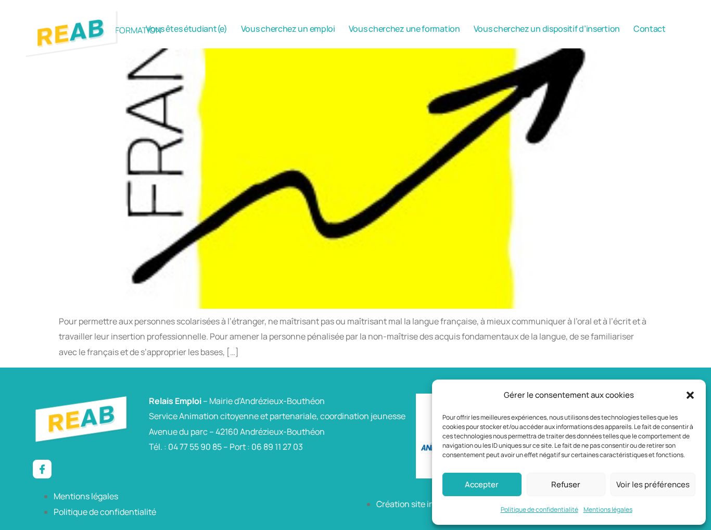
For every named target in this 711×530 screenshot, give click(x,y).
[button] (690, 395)
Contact (649, 28)
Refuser (565, 484)
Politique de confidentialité (539, 509)
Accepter (482, 484)
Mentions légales (607, 509)
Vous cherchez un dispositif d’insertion (547, 28)
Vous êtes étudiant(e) (186, 28)
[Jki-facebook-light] (42, 469)
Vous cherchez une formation (404, 28)
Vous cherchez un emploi (288, 28)
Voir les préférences (653, 484)
